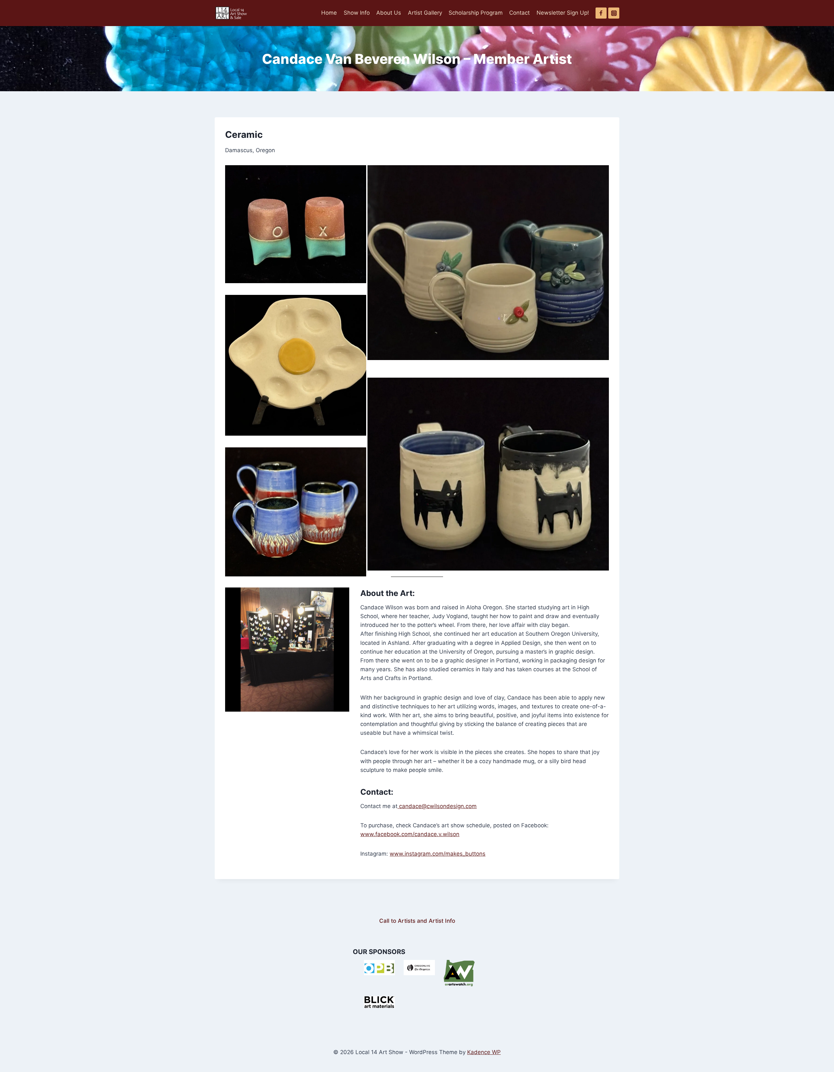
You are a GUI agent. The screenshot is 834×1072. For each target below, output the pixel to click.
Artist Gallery (425, 12)
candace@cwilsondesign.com (437, 806)
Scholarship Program (476, 12)
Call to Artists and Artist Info (417, 921)
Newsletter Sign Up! (563, 12)
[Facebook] (601, 13)
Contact (519, 12)
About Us (388, 12)
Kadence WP (484, 1052)
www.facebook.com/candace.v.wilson (409, 834)
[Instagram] (613, 13)
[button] (295, 224)
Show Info (357, 12)
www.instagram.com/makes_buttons (437, 853)
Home (329, 12)
